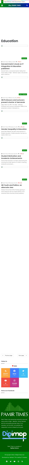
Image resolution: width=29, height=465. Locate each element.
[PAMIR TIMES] (14, 5)
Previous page (8, 355)
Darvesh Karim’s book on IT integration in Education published (12, 66)
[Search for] (27, 6)
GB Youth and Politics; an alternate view (11, 186)
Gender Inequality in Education (14, 129)
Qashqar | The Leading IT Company (18, 457)
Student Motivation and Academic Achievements (11, 157)
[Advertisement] (14, 22)
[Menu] (2, 6)
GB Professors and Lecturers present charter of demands (13, 101)
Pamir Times (5, 61)
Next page (21, 355)
